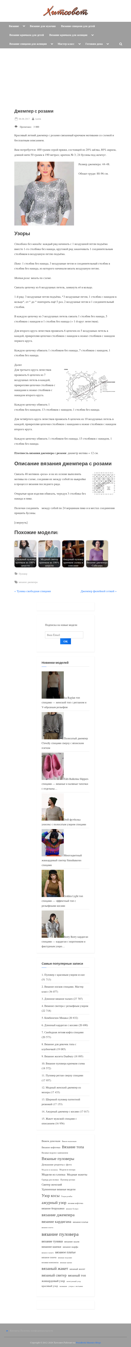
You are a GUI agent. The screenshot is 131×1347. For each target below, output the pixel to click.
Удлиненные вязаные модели (59, 1189)
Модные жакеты (77, 1174)
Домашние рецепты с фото (57, 1164)
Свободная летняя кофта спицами (64, 1032)
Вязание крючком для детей (26, 35)
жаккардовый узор (53, 1281)
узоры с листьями (76, 1286)
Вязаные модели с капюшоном (55, 1152)
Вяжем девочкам (51, 1141)
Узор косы (51, 1195)
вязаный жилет (77, 1269)
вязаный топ (77, 1275)
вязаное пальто (48, 1252)
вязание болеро (72, 1208)
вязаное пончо (49, 1257)
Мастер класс (66, 44)
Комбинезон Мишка (56, 1018)
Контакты (15, 1330)
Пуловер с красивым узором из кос (64, 975)
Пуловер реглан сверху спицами (64, 1075)
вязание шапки (51, 1246)
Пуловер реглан (67, 1179)
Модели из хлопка (53, 1174)
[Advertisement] (65, 74)
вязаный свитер (54, 1275)
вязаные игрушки (65, 1257)
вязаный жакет (55, 1268)
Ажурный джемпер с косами (62, 1111)
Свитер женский (52, 1184)
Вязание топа (73, 1146)
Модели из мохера (67, 1169)
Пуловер (23, 573)
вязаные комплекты (50, 1262)
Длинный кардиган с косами (61, 1025)
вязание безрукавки (53, 1208)
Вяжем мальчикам (69, 1141)
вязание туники (52, 1241)
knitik (38, 118)
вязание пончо (47, 1227)
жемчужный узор (74, 1281)
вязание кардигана (56, 1221)
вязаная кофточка (75, 1203)
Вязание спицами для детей (78, 26)
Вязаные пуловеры (58, 1158)
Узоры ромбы (66, 1196)
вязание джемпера (28, 582)
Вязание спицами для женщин (28, 44)
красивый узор (50, 1286)
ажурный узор (54, 1202)
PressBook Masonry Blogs (88, 1342)
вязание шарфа (70, 1246)
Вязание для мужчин (43, 26)
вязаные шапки (66, 1262)
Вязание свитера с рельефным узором (66, 1006)
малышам (63, 1286)
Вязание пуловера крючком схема (65, 1063)
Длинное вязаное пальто (58, 999)
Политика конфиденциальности (36, 1330)
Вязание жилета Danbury (58, 1056)
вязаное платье (65, 1252)
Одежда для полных (50, 1179)
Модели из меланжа (50, 1169)
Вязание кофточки (51, 1147)
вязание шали (71, 1241)
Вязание (14, 26)
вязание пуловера (60, 1234)
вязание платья (80, 1222)
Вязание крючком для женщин (68, 35)
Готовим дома (94, 44)
